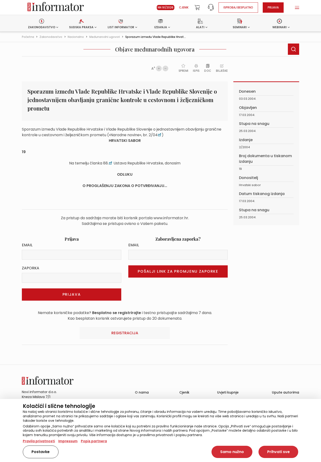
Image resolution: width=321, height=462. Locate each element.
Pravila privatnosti (39, 441)
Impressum (68, 441)
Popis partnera (94, 441)
